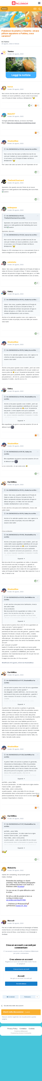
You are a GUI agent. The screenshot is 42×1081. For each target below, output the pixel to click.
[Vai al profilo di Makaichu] (4, 869)
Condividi (11, 997)
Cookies (32, 1028)
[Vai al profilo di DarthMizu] (4, 483)
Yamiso (6, 42)
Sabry (26, 350)
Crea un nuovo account (21, 969)
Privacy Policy (12, 1028)
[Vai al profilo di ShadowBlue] (4, 142)
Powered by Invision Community (21, 1033)
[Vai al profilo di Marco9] (4, 922)
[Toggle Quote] (5, 149)
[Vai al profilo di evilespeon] (4, 209)
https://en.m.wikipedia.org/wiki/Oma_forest (21, 123)
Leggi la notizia (21, 75)
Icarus (27, 149)
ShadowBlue (29, 397)
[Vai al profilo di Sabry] (4, 293)
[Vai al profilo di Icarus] (4, 88)
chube (26, 299)
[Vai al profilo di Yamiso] (4, 53)
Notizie (17, 44)
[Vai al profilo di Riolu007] (4, 115)
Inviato (15, 54)
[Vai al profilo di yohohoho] (4, 263)
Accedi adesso (21, 983)
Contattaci (23, 1028)
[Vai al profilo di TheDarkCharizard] (4, 182)
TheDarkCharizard (11, 218)
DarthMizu (29, 597)
